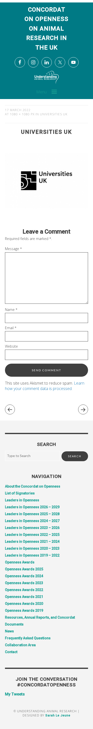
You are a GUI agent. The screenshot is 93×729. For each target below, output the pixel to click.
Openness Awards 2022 (24, 590)
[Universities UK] (46, 220)
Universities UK (53, 114)
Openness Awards (19, 562)
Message (13, 248)
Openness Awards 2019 (24, 610)
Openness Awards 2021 (24, 597)
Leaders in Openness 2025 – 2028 (32, 514)
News (9, 631)
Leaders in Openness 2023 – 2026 (32, 528)
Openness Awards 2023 (24, 583)
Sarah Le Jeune (57, 715)
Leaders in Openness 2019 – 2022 (32, 555)
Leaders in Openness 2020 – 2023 (32, 548)
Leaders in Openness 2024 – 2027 (32, 521)
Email (10, 327)
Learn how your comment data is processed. (44, 385)
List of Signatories (20, 493)
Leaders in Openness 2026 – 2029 (32, 507)
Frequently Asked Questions (28, 638)
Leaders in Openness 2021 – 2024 (32, 541)
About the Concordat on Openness (32, 486)
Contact (11, 652)
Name (11, 309)
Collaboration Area (20, 645)
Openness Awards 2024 (24, 576)
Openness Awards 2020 (24, 604)
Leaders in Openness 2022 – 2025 (32, 535)
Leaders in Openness (22, 500)
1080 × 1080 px (22, 114)
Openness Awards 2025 (24, 569)
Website (11, 346)
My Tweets (15, 694)
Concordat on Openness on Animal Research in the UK (46, 28)
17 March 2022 (18, 110)
